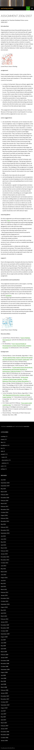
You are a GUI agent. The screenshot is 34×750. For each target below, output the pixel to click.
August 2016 (4, 515)
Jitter (8, 220)
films (2, 442)
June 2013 (3, 565)
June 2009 (3, 642)
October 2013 (4, 562)
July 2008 (3, 675)
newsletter (9, 426)
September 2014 (5, 533)
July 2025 (3, 479)
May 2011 (3, 583)
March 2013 (4, 571)
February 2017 (4, 506)
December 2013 (5, 557)
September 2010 (5, 604)
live (2, 448)
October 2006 (4, 737)
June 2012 (3, 574)
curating (3, 436)
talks (2, 451)
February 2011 (4, 592)
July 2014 (3, 536)
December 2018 (5, 497)
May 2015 (3, 524)
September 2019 (5, 485)
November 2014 (5, 530)
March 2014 (4, 548)
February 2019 (4, 494)
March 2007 (4, 722)
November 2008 (5, 663)
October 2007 (4, 702)
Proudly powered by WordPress (8, 748)
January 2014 (4, 554)
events (2, 439)
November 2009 (5, 628)
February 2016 (4, 518)
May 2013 (3, 568)
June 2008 (3, 678)
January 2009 (4, 657)
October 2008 (4, 666)
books (3, 457)
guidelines (8, 295)
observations (5, 460)
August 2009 (4, 636)
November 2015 (5, 521)
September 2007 (5, 705)
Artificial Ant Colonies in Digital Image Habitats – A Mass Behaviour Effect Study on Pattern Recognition (15, 379)
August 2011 (4, 577)
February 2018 (4, 500)
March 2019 (4, 491)
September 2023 (5, 482)
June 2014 (3, 539)
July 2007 (3, 711)
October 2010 (4, 601)
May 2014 (3, 542)
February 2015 (4, 527)
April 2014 (3, 545)
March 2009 (4, 651)
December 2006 (5, 731)
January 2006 (4, 740)
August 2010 (4, 607)
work (2, 466)
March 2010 (4, 616)
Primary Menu (32, 8)
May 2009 (3, 645)
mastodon (26, 426)
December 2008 (5, 660)
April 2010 (3, 613)
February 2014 (4, 551)
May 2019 (3, 488)
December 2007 (5, 696)
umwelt (3, 454)
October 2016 (4, 512)
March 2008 (4, 687)
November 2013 (5, 559)
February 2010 (4, 619)
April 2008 (3, 684)
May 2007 (3, 716)
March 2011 (4, 589)
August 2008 (4, 672)
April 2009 (3, 648)
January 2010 (4, 622)
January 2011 (4, 595)
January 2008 (4, 693)
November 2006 (5, 734)
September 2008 (5, 669)
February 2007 (4, 725)
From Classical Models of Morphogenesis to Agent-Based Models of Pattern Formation (16, 345)
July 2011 (3, 580)
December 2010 (5, 598)
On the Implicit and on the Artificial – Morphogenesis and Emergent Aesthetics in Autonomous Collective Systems (17, 369)
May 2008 (3, 681)
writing (2, 469)
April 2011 (3, 586)
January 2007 (4, 728)
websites (4, 463)
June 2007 (3, 714)
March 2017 (4, 503)
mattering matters (7, 8)
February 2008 (4, 690)
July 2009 (3, 639)
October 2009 (4, 631)
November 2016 (5, 509)
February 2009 (4, 654)
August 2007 (4, 708)
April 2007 (3, 719)
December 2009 (5, 625)
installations (4, 445)
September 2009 (5, 634)
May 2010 (3, 610)
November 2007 (5, 699)
